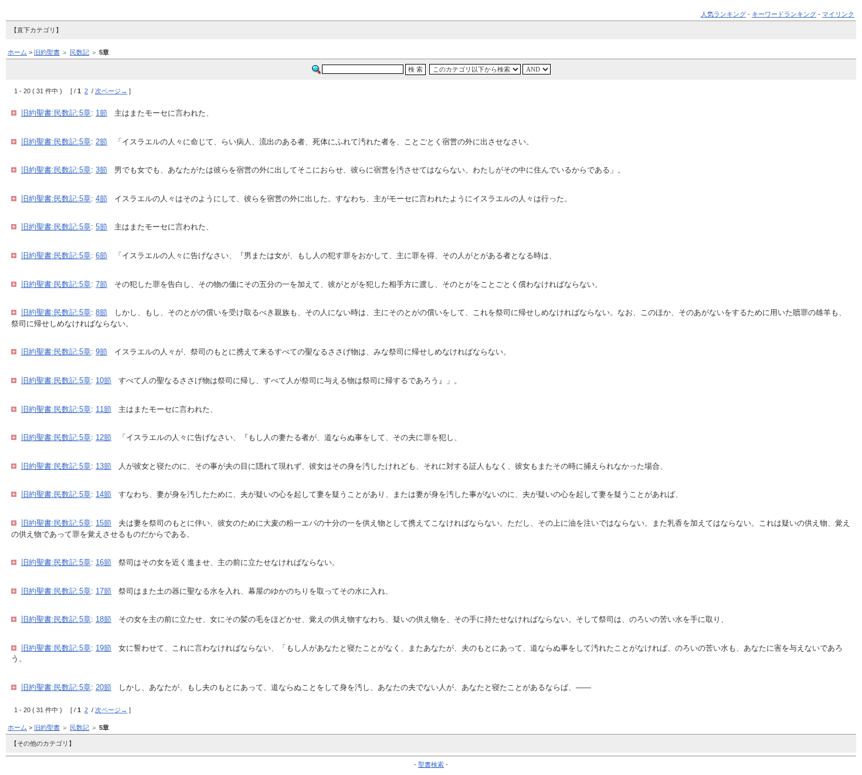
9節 (101, 351)
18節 (103, 619)
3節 (101, 169)
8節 (101, 312)
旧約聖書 (47, 52)
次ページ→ (111, 90)
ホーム (17, 52)
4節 (101, 198)
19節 (103, 648)
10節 (103, 380)
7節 (101, 284)
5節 (101, 226)
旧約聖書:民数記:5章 (56, 113)
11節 (103, 409)
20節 (103, 687)
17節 (103, 591)
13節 (103, 466)
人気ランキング (723, 14)
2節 (101, 141)
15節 (103, 523)
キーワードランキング (784, 14)
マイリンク (838, 14)
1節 (101, 113)
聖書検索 (431, 764)
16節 (103, 562)
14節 (103, 494)
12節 (103, 437)
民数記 (79, 52)
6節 (101, 255)
